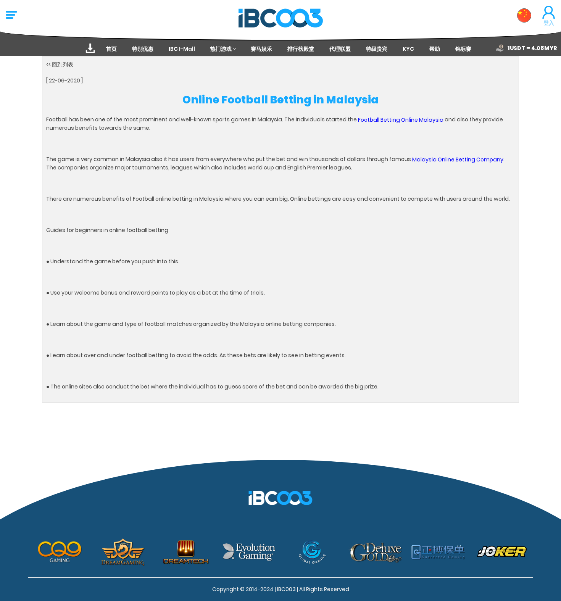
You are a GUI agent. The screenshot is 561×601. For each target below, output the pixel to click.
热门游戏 (221, 49)
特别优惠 (142, 49)
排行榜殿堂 (300, 49)
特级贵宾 (376, 49)
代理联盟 (340, 49)
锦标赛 (463, 49)
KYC (408, 49)
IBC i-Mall (182, 49)
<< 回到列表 (59, 64)
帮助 (434, 49)
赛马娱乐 (261, 49)
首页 (111, 49)
